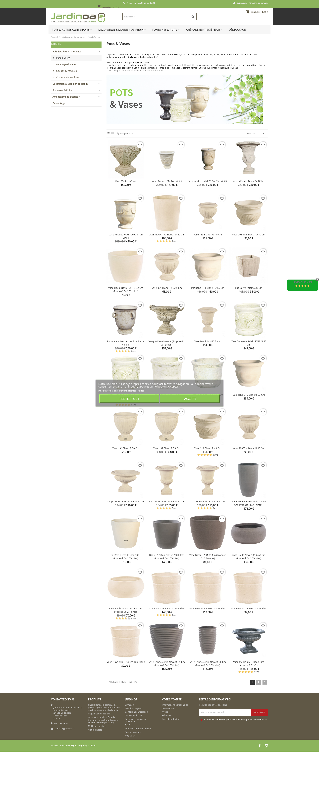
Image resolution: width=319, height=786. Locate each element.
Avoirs (165, 711)
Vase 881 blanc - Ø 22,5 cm (167, 287)
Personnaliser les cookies (131, 390)
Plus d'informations (108, 390)
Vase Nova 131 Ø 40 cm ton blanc (249, 608)
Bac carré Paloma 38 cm (248, 287)
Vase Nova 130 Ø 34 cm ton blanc (126, 661)
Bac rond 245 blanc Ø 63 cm (249, 394)
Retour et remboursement (138, 728)
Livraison (129, 704)
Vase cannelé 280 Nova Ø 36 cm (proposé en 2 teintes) (208, 663)
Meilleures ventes (96, 726)
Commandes (168, 708)
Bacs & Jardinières (66, 64)
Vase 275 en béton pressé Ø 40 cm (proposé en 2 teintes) (249, 503)
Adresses (166, 715)
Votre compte (172, 699)
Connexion (242, 2)
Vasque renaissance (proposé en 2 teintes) (167, 343)
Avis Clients (303, 282)
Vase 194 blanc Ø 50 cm (125, 448)
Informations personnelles (175, 704)
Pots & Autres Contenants (67, 51)
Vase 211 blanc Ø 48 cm (207, 448)
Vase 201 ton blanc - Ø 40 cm (248, 234)
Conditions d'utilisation (136, 711)
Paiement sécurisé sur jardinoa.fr (136, 720)
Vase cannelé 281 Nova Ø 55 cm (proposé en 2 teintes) (167, 663)
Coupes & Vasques (66, 70)
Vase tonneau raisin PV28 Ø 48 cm (248, 343)
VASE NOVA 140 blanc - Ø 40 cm (167, 234)
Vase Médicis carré (125, 181)
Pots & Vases (63, 57)
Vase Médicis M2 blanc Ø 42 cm (207, 501)
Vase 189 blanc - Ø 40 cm (208, 234)
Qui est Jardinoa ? (133, 715)
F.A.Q (127, 725)
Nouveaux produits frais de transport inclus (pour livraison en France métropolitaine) (103, 720)
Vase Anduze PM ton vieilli (167, 181)
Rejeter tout (129, 398)
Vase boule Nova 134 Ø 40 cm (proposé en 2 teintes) (125, 610)
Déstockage (59, 103)
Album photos (95, 729)
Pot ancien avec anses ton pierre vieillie (125, 343)
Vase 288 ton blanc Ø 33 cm (249, 448)
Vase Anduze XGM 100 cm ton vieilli (126, 236)
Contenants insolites (67, 77)
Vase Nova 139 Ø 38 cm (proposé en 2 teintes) (207, 556)
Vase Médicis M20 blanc (207, 341)
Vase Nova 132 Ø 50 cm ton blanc (208, 608)
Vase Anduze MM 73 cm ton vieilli (208, 181)
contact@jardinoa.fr (64, 728)
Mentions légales (133, 708)
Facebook (260, 746)
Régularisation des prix (99, 713)
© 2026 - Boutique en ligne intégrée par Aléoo (73, 745)
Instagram (266, 746)
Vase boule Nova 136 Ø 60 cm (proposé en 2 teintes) (248, 556)
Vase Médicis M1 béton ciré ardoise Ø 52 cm (248, 663)
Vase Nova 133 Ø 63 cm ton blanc (167, 608)
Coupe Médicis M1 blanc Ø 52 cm (126, 501)
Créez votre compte (258, 2)
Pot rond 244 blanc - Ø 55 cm (207, 287)
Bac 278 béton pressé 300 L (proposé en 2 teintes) (126, 556)
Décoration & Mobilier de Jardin (70, 83)
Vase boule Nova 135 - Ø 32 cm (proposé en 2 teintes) (125, 289)
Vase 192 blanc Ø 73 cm (166, 448)
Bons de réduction (171, 718)
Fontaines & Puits (62, 90)
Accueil (56, 43)
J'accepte (190, 398)
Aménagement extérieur (66, 96)
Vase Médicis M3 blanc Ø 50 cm (167, 501)
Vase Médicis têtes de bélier (249, 181)
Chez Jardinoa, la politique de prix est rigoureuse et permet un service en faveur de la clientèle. (104, 707)
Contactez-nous (133, 732)
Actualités (130, 735)
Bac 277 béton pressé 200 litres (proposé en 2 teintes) (166, 556)
